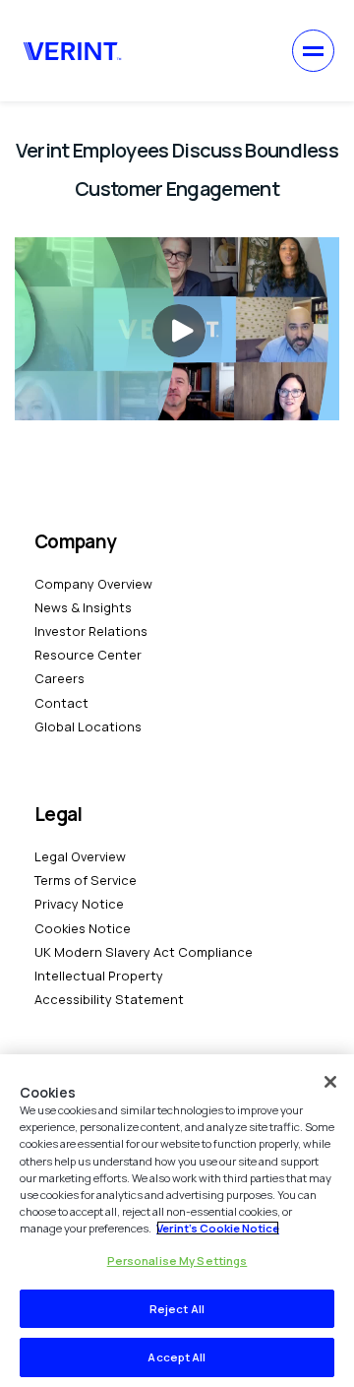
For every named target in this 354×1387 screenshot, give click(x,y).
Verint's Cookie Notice (217, 1228)
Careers (59, 678)
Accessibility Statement (109, 999)
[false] (330, 1081)
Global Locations (88, 726)
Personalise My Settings (177, 1260)
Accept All (177, 1357)
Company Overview (93, 584)
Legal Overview (80, 856)
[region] (177, 1220)
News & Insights (83, 607)
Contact (61, 703)
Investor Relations (91, 631)
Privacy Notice (79, 904)
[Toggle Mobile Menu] (313, 51)
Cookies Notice (82, 928)
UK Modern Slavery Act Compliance (143, 952)
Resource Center (88, 654)
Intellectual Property (98, 975)
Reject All (177, 1308)
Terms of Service (85, 880)
